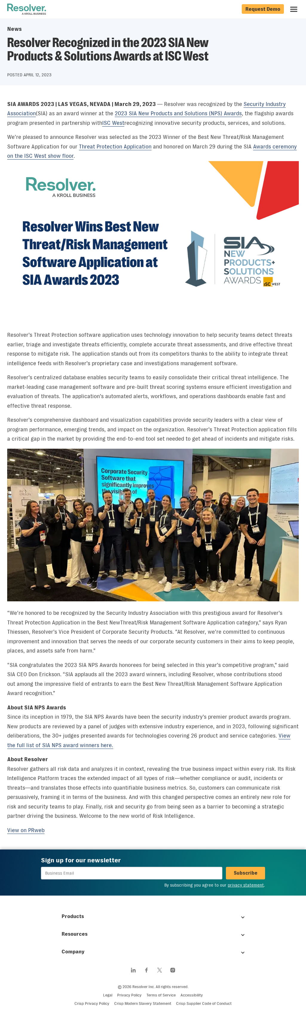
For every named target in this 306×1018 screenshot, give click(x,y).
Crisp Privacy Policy (91, 1003)
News (14, 29)
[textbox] (131, 873)
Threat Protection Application (115, 147)
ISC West (113, 123)
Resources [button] (75, 934)
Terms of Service (161, 995)
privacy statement (246, 885)
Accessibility (191, 995)
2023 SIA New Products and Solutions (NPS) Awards (178, 113)
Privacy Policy (129, 995)
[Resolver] (26, 9)
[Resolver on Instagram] (173, 970)
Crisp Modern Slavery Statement (142, 1003)
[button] (245, 873)
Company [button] (73, 952)
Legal (107, 995)
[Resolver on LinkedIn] (133, 970)
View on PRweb (26, 830)
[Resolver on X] (159, 970)
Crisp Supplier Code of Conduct (204, 1003)
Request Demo (262, 9)
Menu (294, 9)
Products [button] (73, 916)
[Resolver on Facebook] (146, 970)
